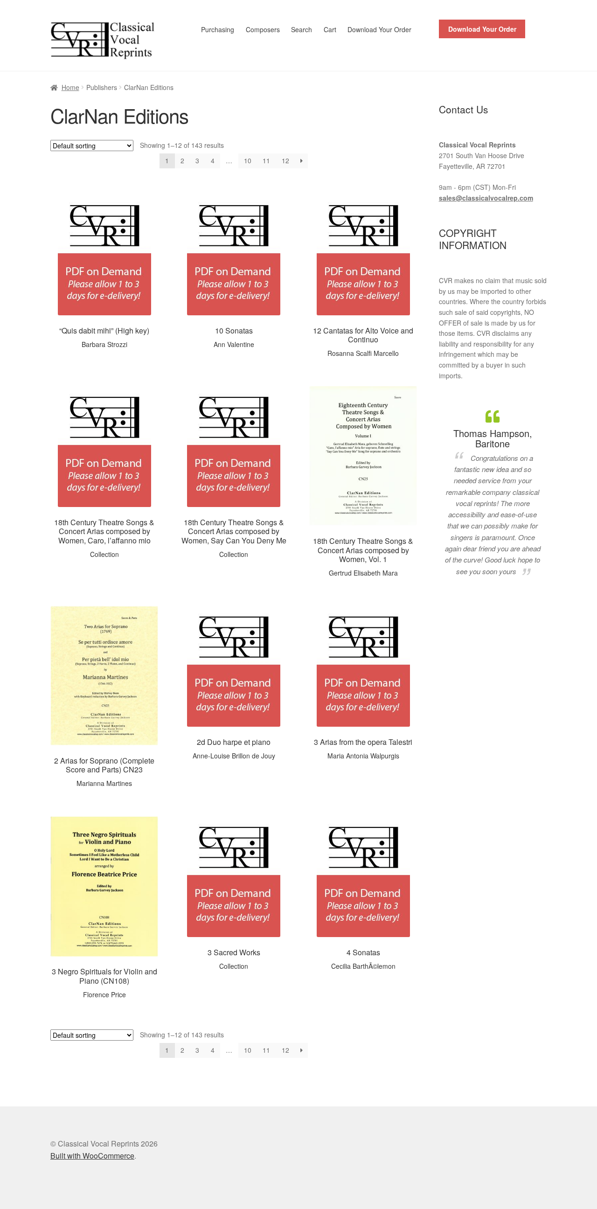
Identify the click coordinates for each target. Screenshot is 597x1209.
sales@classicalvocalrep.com (486, 197)
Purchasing (217, 29)
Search (301, 29)
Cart (330, 29)
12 (285, 160)
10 (247, 160)
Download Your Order (379, 29)
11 (266, 160)
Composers (263, 29)
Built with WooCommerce (92, 1155)
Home (70, 87)
